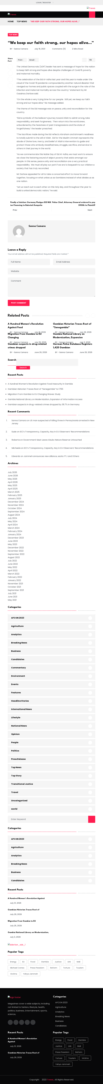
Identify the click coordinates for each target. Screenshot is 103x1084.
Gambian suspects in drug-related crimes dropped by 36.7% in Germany (44, 404)
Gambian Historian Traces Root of (23, 910)
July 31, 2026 (40, 332)
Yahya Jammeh (30, 973)
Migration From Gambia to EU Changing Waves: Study (34, 394)
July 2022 (12, 560)
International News (21, 709)
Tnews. (50, 1079)
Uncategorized (19, 800)
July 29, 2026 (85, 332)
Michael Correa (17, 967)
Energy (13, 961)
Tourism (80, 967)
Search (12, 360)
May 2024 (12, 521)
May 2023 (12, 544)
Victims (13, 973)
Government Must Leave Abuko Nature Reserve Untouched (52, 439)
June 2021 (12, 596)
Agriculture (17, 626)
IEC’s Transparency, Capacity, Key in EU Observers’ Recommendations (55, 431)
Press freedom (37, 967)
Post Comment (18, 303)
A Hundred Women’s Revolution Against (26, 898)
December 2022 (16, 547)
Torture (66, 967)
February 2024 (15, 531)
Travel (14, 792)
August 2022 (14, 557)
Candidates (17, 659)
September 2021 (16, 590)
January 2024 (14, 534)
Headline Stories (20, 700)
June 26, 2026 (40, 352)
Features (16, 692)
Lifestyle (15, 717)
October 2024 (15, 508)
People (14, 742)
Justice (58, 961)
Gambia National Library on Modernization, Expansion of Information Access (45, 399)
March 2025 (13, 492)
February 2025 (15, 495)
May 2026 (12, 478)
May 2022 (12, 567)
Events (14, 684)
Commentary (18, 667)
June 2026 (13, 475)
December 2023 (16, 537)
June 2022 (13, 564)
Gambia (45, 961)
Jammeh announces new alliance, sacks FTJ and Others (51, 456)
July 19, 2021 (39, 49)
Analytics (16, 634)
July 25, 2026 (40, 342)
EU (23, 961)
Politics (15, 750)
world (14, 808)
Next (90, 210)
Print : (21, 60)
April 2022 (12, 570)
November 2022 (15, 550)
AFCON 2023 (17, 617)
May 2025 (12, 485)
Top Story (16, 775)
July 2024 (12, 518)
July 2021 (12, 593)
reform (53, 967)
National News (19, 725)
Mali (78, 961)
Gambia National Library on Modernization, (28, 932)
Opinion (15, 734)
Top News (22, 21)
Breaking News (19, 642)
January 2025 (14, 498)
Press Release (18, 759)
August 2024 (14, 514)
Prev (15, 210)
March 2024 (14, 528)
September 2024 (16, 511)
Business (16, 651)
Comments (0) (59, 49)
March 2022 (13, 573)
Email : (32, 60)
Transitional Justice (22, 784)
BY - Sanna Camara (19, 49)
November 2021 (15, 583)
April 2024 (13, 524)
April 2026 (13, 482)
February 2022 (15, 577)
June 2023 (13, 541)
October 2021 (14, 586)
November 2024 (16, 505)
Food (33, 961)
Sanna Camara (37, 226)
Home (11, 21)
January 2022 (14, 580)
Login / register (43, 2)
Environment (18, 676)
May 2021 (12, 600)
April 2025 (13, 488)
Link (69, 961)
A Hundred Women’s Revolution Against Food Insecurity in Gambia (40, 383)
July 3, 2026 (85, 342)
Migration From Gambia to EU (22, 921)
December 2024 (16, 501)
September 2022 (16, 554)
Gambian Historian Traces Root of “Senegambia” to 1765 (35, 389)
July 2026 (12, 472)
